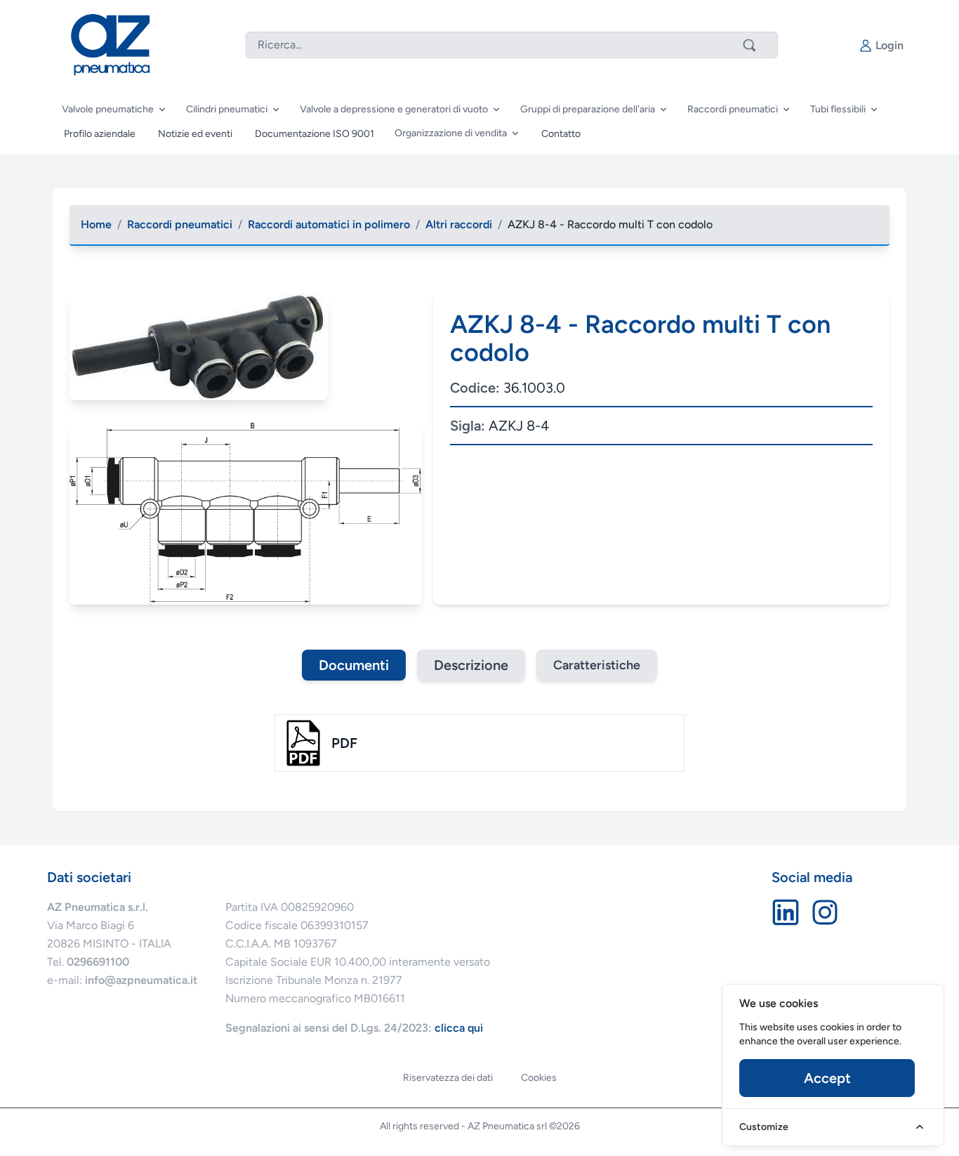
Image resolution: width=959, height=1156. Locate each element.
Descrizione (471, 665)
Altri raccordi (458, 224)
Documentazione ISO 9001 (314, 134)
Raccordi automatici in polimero (329, 224)
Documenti (354, 665)
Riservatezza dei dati (448, 1078)
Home (96, 224)
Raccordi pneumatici (179, 224)
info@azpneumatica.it (141, 980)
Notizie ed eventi (195, 134)
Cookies (539, 1078)
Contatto (561, 134)
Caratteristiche (596, 665)
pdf (344, 743)
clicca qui (459, 1028)
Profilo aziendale (99, 134)
